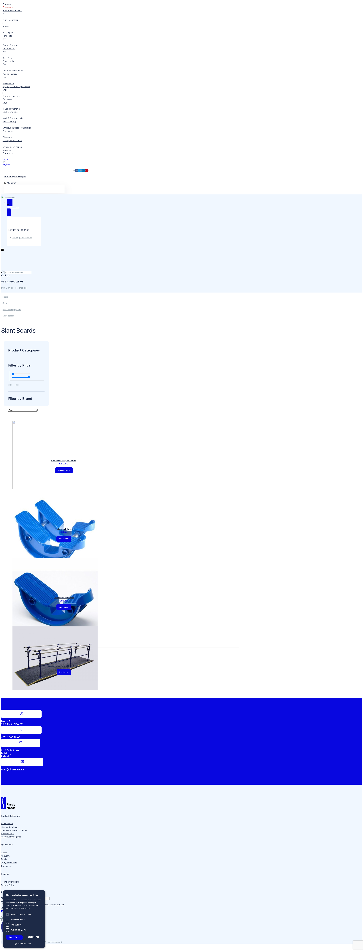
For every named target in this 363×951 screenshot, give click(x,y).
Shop (5, 303)
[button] (24, 943)
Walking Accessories (22, 237)
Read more (25, 908)
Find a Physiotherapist (15, 176)
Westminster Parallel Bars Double (64, 666)
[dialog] (24, 919)
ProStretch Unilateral (64, 597)
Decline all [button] (33, 937)
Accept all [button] (14, 937)
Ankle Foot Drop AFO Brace (63, 460)
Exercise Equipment (12, 309)
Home (5, 297)
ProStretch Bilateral (63, 529)
